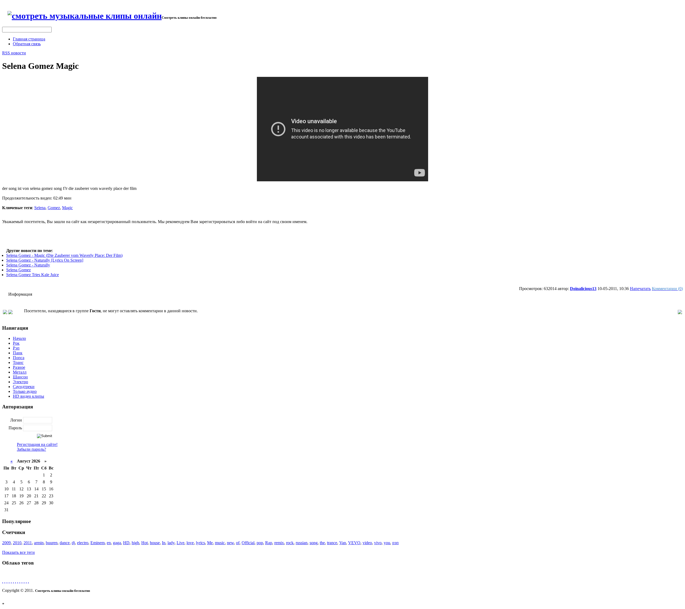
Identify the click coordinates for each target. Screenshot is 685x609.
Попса (18, 357)
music (220, 542)
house (155, 542)
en (109, 542)
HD (126, 542)
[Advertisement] (342, 236)
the (322, 542)
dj (73, 542)
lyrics (200, 542)
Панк (17, 353)
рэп (395, 542)
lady (171, 542)
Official (248, 542)
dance (65, 542)
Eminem (97, 542)
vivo (378, 542)
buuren (52, 542)
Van (342, 542)
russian (301, 542)
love (190, 542)
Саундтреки (24, 386)
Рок (16, 343)
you (387, 542)
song (314, 542)
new (230, 542)
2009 (6, 542)
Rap (268, 542)
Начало (19, 338)
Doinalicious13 (583, 288)
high (135, 542)
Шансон (20, 377)
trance (332, 542)
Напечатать (640, 288)
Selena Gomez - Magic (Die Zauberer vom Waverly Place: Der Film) (64, 255)
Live (180, 542)
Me (210, 542)
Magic (67, 207)
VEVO (354, 542)
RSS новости (14, 53)
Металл (19, 372)
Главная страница (29, 39)
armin (39, 542)
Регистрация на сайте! (37, 444)
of (237, 542)
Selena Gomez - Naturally (28, 265)
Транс (18, 362)
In (163, 542)
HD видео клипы (28, 396)
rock (290, 542)
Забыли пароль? (31, 449)
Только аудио (25, 391)
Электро (20, 381)
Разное (19, 367)
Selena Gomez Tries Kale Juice (32, 274)
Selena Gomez (18, 270)
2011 (28, 542)
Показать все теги (18, 552)
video (367, 542)
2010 (17, 542)
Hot (144, 542)
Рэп (16, 348)
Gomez (54, 207)
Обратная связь (27, 44)
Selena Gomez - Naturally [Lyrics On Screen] (44, 260)
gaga (117, 542)
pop (260, 542)
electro (82, 542)
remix (279, 542)
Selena (39, 207)
